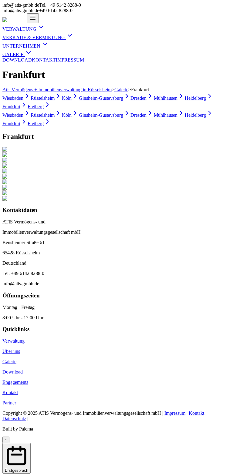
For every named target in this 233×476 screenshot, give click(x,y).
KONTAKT (44, 59)
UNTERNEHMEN (22, 46)
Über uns (11, 351)
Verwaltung (13, 341)
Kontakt (10, 392)
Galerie (121, 89)
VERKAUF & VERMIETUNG (34, 37)
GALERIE (13, 54)
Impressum (174, 413)
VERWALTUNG (20, 29)
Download (12, 371)
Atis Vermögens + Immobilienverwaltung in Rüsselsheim (57, 89)
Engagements (15, 382)
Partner (9, 402)
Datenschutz (14, 418)
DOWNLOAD (17, 59)
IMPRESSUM (70, 59)
